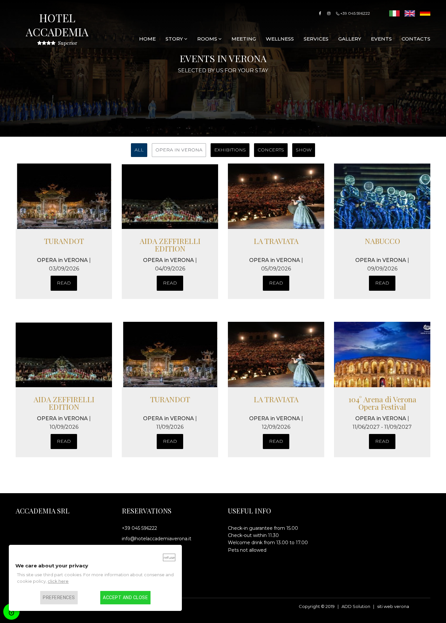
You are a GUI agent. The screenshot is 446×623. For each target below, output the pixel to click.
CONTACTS (416, 39)
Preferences (59, 597)
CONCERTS (271, 150)
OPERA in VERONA (178, 150)
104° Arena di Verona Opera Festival (382, 403)
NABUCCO (382, 241)
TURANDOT (64, 241)
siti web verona (393, 606)
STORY (175, 39)
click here (58, 581)
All (139, 150)
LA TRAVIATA (276, 241)
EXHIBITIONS (230, 150)
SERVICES (316, 39)
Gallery (349, 39)
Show (303, 150)
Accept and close (125, 597)
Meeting (243, 39)
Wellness (280, 39)
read (64, 283)
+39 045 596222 (354, 13)
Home (147, 39)
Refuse (169, 557)
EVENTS (381, 39)
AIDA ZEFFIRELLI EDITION (170, 244)
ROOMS (207, 39)
